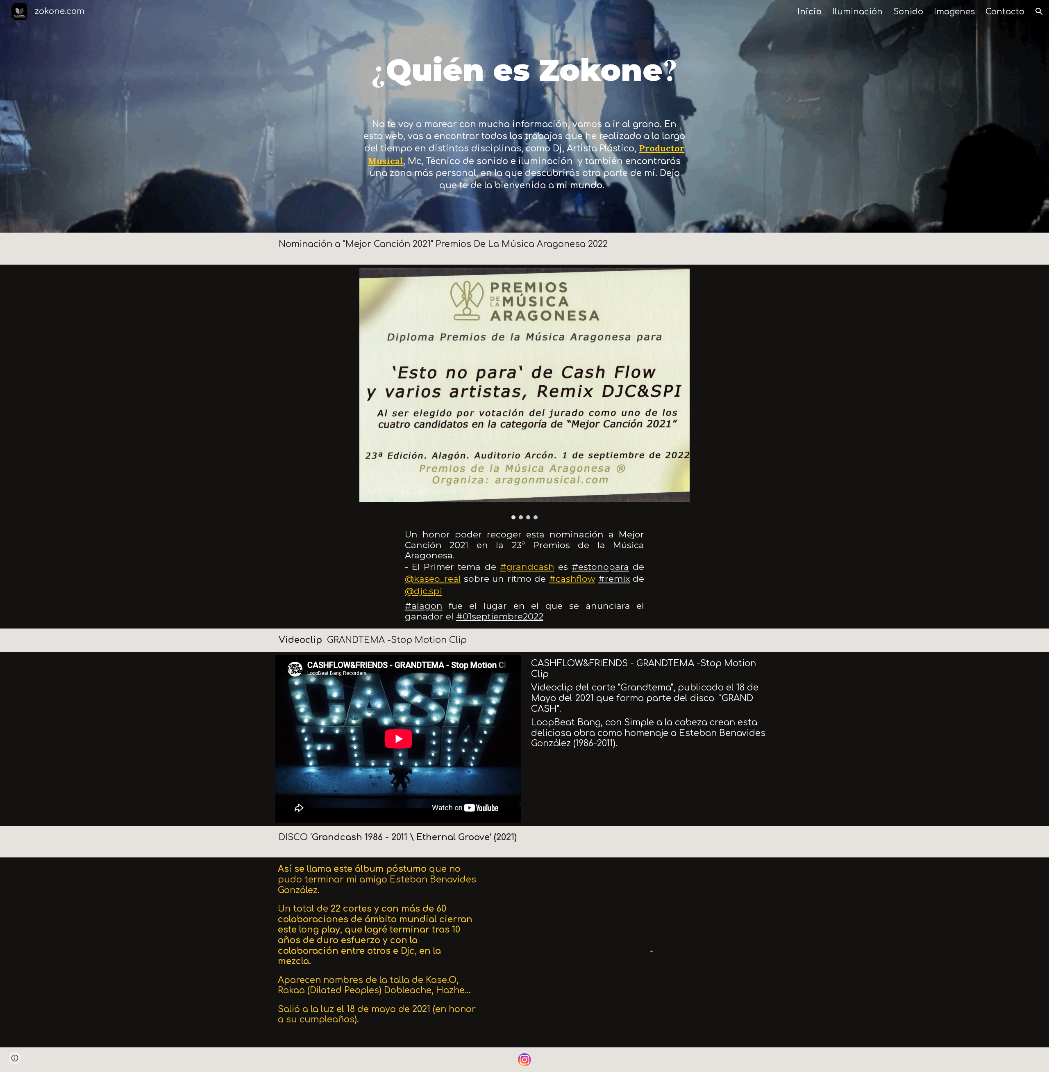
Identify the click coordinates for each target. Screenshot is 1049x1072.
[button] (1039, 11)
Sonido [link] (908, 11)
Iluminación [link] (857, 11)
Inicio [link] (809, 11)
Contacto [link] (1004, 11)
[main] (524, 65)
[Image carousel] (524, 393)
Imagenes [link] (954, 11)
